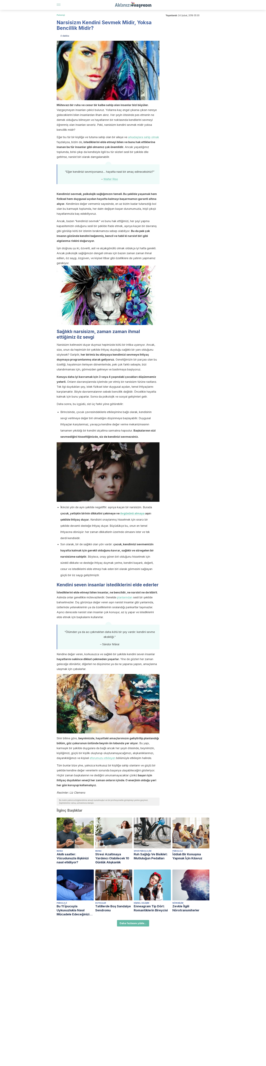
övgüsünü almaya (132, 513)
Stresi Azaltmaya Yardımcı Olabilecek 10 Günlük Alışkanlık (112, 858)
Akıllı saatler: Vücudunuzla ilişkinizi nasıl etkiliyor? (73, 858)
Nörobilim (177, 903)
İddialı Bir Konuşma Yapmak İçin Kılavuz (187, 856)
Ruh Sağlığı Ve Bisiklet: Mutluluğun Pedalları (151, 856)
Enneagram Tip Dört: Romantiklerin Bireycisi (151, 908)
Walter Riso (110, 179)
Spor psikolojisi (142, 851)
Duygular (100, 903)
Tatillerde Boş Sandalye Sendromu (113, 908)
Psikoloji (61, 15)
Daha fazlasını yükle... (133, 923)
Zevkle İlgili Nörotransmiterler (185, 908)
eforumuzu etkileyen (102, 758)
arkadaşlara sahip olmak (143, 137)
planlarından (124, 597)
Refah (60, 851)
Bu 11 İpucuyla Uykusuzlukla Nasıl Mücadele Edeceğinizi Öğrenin (73, 910)
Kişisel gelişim (141, 903)
